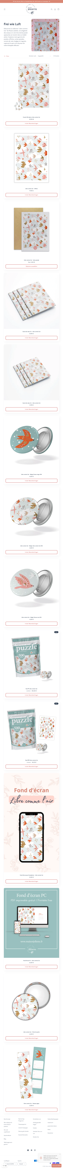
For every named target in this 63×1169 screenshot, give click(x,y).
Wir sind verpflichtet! (7, 1131)
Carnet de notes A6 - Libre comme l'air (31, 403)
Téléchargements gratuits (8, 1143)
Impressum (50, 1122)
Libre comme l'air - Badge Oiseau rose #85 (32, 617)
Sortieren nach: (32, 56)
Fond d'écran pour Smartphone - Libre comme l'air (31, 875)
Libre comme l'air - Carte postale (31, 260)
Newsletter (50, 1133)
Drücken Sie (36, 1137)
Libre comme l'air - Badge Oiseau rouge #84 (31, 474)
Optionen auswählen (31, 266)
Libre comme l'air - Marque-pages (31, 1103)
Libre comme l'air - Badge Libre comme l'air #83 (31, 545)
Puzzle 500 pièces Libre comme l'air (31, 117)
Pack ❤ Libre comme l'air (31, 688)
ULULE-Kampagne (23, 1127)
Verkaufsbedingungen (53, 1119)
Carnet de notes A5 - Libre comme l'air (31, 331)
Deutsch (21, 1163)
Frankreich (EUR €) (9, 1163)
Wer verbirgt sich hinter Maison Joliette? (8, 1124)
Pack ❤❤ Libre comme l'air (31, 760)
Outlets (35, 1128)
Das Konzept (7, 1119)
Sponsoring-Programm (21, 1120)
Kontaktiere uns (37, 1119)
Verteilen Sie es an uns (37, 1132)
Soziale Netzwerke (23, 1135)
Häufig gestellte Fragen (37, 1123)
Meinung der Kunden (23, 1131)
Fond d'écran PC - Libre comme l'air (31, 960)
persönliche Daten (52, 1126)
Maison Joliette (48, 1166)
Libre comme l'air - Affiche (31, 188)
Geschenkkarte (7, 1135)
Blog (5, 1139)
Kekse (49, 1129)
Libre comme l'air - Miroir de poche (31, 1032)
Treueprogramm (22, 1124)
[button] (4, 9)
